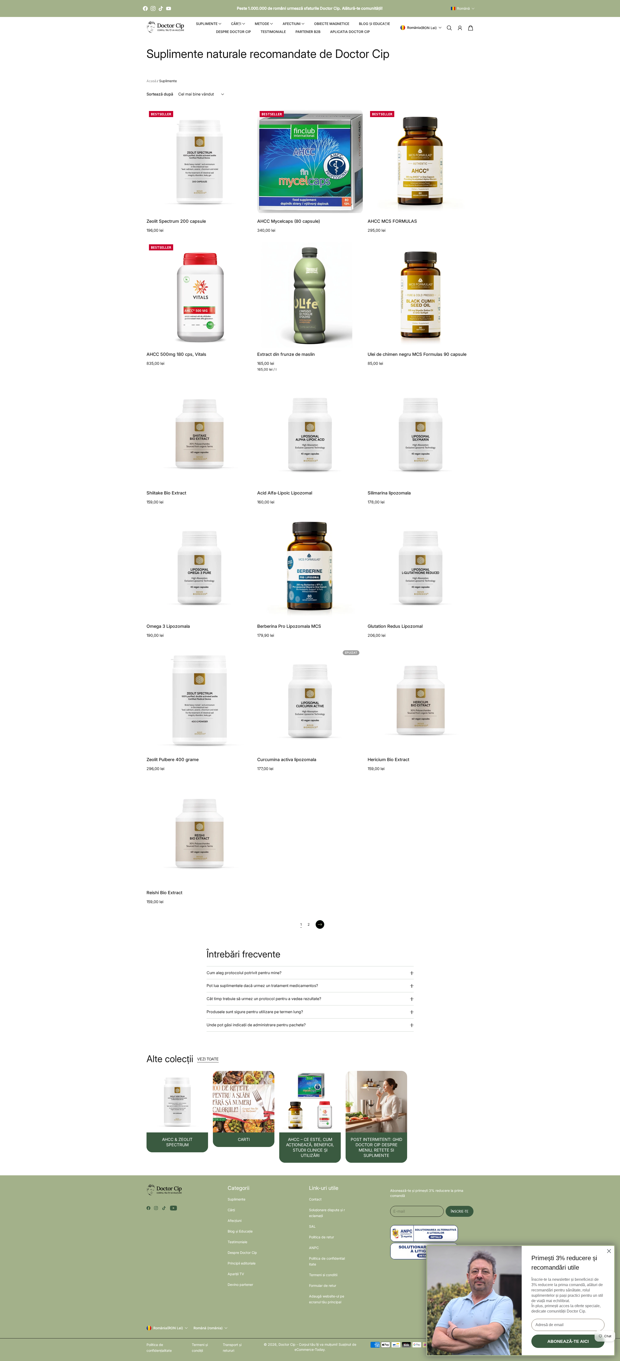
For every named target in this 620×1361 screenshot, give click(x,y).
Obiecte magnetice (331, 24)
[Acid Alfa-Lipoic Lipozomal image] (310, 433)
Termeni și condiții (200, 1348)
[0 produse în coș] (470, 28)
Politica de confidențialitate (159, 1348)
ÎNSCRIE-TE (459, 1211)
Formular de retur (322, 1285)
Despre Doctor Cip (233, 32)
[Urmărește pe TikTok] (164, 1208)
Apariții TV (236, 1274)
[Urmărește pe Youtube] (173, 1208)
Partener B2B (307, 32)
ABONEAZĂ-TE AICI (568, 1341)
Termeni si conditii (323, 1275)
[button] (463, 8)
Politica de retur (321, 1237)
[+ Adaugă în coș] (245, 198)
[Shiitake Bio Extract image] (199, 433)
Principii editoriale (242, 1263)
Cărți (231, 1210)
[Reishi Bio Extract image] (199, 833)
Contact (315, 1199)
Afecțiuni (234, 1220)
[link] (177, 1111)
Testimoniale (273, 32)
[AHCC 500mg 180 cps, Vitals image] (199, 295)
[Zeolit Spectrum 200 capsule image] (199, 162)
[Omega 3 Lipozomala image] (199, 567)
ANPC (314, 1248)
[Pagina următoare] (320, 924)
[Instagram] (153, 8)
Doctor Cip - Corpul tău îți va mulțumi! (308, 1344)
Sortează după (160, 94)
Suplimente (168, 81)
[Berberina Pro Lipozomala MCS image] (310, 567)
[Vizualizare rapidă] (245, 208)
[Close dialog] (609, 1251)
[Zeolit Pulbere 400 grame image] (199, 700)
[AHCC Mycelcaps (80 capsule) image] (310, 162)
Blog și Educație (374, 24)
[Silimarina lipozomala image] (420, 433)
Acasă (151, 81)
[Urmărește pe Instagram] (156, 1208)
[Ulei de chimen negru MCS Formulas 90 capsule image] (420, 295)
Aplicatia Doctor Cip (350, 32)
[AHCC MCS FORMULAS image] (420, 162)
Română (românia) (208, 1328)
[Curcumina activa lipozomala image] (310, 700)
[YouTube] (168, 8)
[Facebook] (145, 8)
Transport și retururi (232, 1348)
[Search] (449, 28)
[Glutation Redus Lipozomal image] (420, 567)
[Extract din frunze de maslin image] (310, 295)
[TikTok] (160, 8)
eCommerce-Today (309, 1349)
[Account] (460, 28)
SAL (312, 1226)
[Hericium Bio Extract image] (420, 700)
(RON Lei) (168, 1328)
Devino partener (240, 1284)
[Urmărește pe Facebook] (148, 1208)
